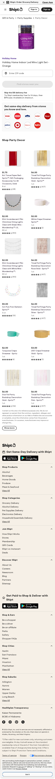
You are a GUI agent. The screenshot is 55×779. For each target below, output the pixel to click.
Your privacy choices (43, 756)
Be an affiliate (9, 627)
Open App (47, 2)
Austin (5, 651)
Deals (5, 553)
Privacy (23, 756)
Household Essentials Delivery (17, 518)
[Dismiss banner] (3, 2)
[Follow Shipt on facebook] (3, 722)
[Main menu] (5, 9)
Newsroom (7, 572)
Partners (6, 580)
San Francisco (9, 655)
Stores (5, 538)
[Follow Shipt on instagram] (10, 722)
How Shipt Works (11, 534)
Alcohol (6, 472)
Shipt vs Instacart (11, 549)
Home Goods (9, 480)
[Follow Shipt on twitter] (23, 722)
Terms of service (9, 756)
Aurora (5, 686)
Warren (6, 689)
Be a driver (7, 624)
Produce (6, 483)
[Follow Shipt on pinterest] (16, 722)
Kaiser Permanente (11, 713)
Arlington (7, 682)
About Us (6, 565)
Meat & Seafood (10, 487)
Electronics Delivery (12, 514)
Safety (5, 635)
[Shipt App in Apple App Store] (10, 458)
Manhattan (8, 666)
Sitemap (6, 584)
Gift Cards (7, 545)
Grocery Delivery (10, 503)
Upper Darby (8, 693)
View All (6, 491)
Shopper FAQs (9, 639)
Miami (5, 658)
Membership (8, 541)
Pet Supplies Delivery (12, 510)
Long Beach (8, 697)
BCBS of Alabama (11, 717)
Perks (5, 631)
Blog (4, 576)
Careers (6, 569)
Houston (6, 662)
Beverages (7, 476)
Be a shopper (9, 620)
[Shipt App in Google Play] (29, 458)
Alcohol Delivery (10, 507)
